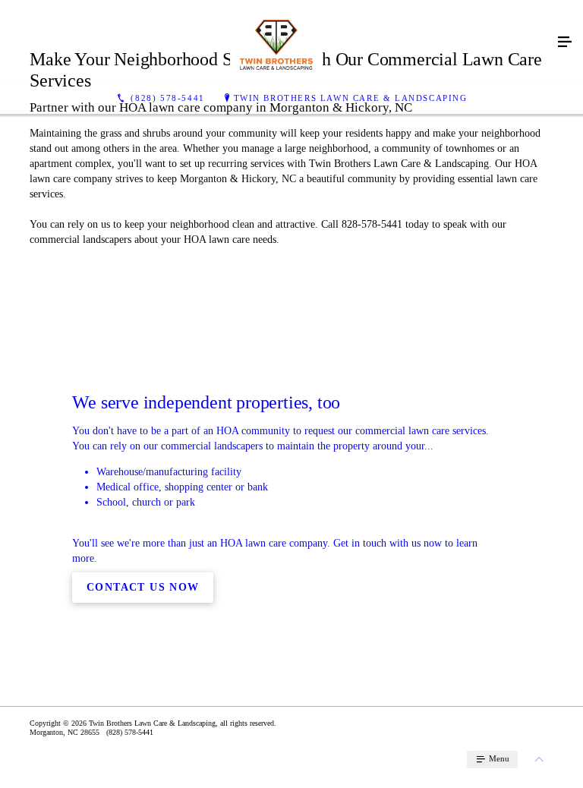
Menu (498, 758)
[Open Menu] (565, 42)
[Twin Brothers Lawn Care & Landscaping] (276, 42)
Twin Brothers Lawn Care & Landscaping (351, 97)
